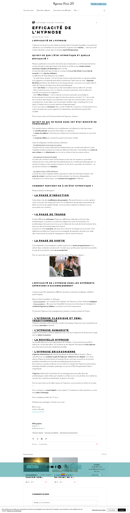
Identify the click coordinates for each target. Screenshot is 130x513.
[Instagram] (48, 467)
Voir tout (104, 454)
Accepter (121, 510)
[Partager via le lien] (46, 439)
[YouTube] (52, 467)
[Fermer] (128, 510)
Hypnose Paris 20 (63, 3)
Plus (75, 10)
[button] (104, 10)
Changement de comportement (69, 432)
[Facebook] (55, 467)
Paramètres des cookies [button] (99, 510)
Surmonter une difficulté (61, 10)
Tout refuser (111, 510)
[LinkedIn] (59, 467)
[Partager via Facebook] (33, 439)
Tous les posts (28, 10)
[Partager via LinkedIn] (42, 439)
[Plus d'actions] (97, 22)
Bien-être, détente (43, 10)
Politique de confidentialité (14, 511)
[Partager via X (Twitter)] (37, 439)
